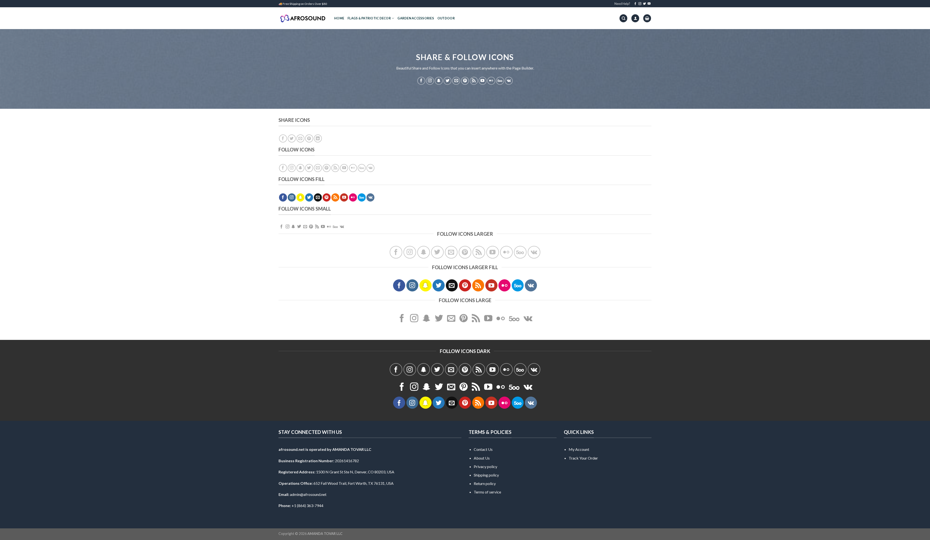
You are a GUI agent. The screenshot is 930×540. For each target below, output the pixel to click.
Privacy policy (485, 466)
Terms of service (487, 492)
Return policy (485, 483)
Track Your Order (583, 458)
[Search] (623, 18)
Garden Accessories (415, 18)
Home (339, 18)
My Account (579, 449)
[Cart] (647, 18)
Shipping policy (486, 475)
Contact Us (483, 449)
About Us (482, 458)
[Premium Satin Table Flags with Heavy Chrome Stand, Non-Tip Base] (303, 18)
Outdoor (446, 18)
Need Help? (622, 4)
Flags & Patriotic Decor (369, 18)
